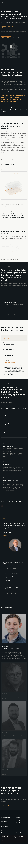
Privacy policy (19, 832)
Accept (15, 840)
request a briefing (22, 2)
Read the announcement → (19, 498)
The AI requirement (5, 817)
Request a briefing (5, 832)
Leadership (18, 822)
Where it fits (3, 823)
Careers (17, 824)
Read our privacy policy (12, 837)
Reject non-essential (6, 840)
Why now (18, 817)
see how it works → (17, 37)
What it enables (4, 826)
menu (15, 2)
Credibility (18, 820)
